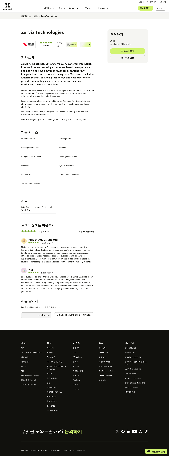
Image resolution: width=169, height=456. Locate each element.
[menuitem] (163, 2)
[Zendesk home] (8, 7)
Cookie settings (54, 450)
